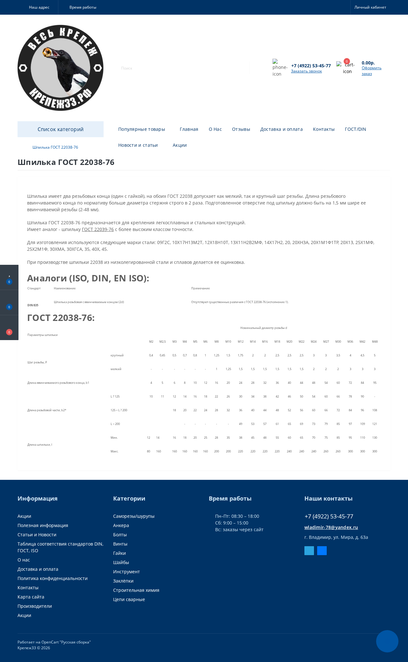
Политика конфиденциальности (53, 578)
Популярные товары (141, 129)
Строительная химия (136, 590)
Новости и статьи (138, 145)
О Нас (215, 129)
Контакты (324, 129)
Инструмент (126, 572)
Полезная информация (43, 525)
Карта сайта (31, 597)
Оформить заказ (372, 70)
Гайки (119, 553)
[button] (38, 7)
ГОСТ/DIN (355, 129)
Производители (35, 606)
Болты (120, 535)
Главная (189, 129)
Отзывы (241, 129)
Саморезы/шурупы (134, 516)
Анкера (121, 525)
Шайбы (121, 562)
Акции (180, 145)
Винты (120, 544)
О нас (24, 560)
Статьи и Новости (37, 535)
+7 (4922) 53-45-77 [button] (329, 516)
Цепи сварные (129, 599)
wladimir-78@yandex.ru (331, 527)
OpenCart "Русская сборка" (66, 642)
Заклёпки (123, 581)
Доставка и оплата (281, 129)
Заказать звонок (306, 71)
